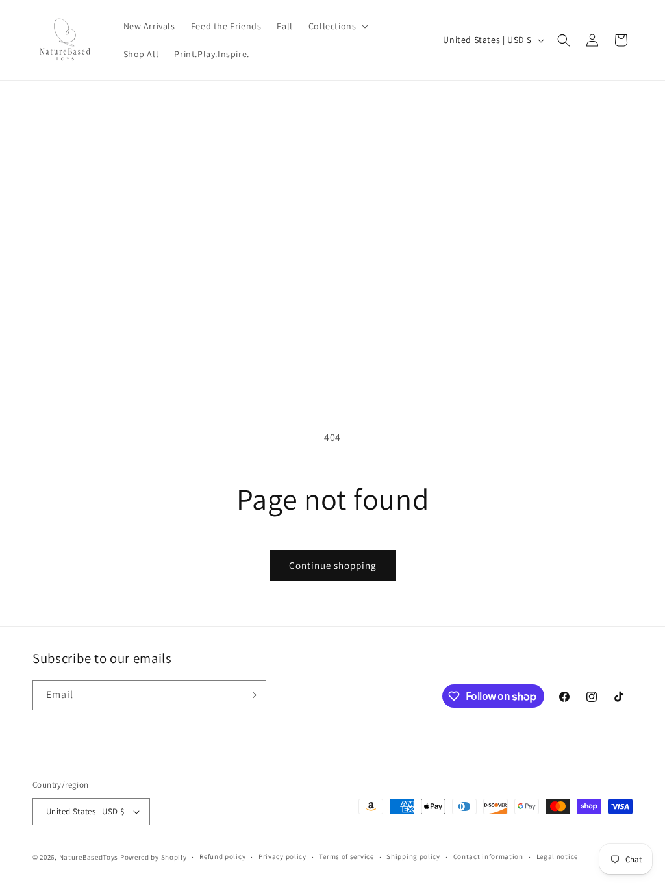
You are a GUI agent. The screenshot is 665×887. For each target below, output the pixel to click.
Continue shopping (333, 565)
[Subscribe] (251, 695)
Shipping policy (413, 856)
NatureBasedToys (89, 857)
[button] (337, 26)
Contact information (488, 856)
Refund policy (222, 856)
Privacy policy (282, 856)
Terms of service (346, 856)
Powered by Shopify (153, 857)
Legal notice (557, 856)
